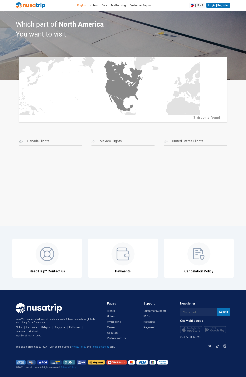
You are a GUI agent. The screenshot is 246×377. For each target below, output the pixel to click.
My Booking (118, 5)
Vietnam (20, 331)
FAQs (147, 316)
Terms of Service (100, 346)
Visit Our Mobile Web (191, 337)
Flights (81, 5)
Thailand (33, 331)
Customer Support (141, 5)
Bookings (149, 321)
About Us (112, 332)
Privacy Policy (79, 346)
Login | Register (218, 5)
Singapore (60, 327)
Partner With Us (116, 338)
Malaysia (46, 327)
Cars (104, 5)
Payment (149, 327)
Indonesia (31, 327)
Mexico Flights (111, 141)
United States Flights (188, 141)
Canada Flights (38, 141)
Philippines (75, 327)
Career (111, 327)
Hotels (94, 5)
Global (19, 327)
